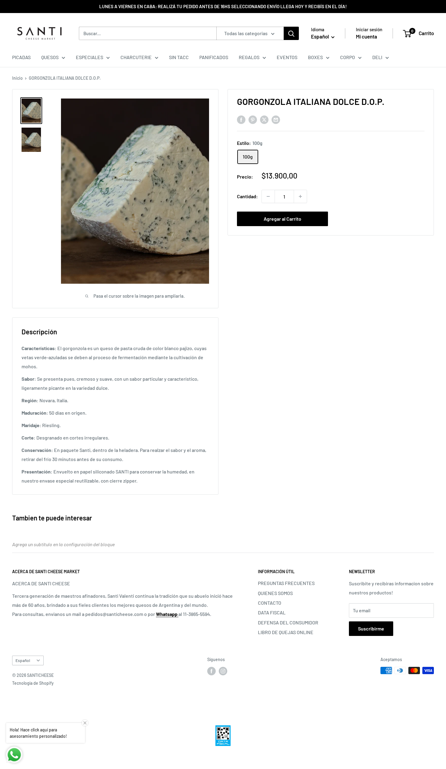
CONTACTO (269, 603)
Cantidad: (247, 196)
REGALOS (249, 57)
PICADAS (21, 57)
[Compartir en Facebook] (241, 119)
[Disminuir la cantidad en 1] (268, 196)
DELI (377, 57)
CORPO (347, 57)
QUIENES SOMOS (275, 593)
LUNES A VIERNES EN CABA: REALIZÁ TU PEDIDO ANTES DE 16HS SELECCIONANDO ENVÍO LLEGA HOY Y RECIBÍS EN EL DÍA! (223, 6)
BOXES (315, 57)
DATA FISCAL (272, 612)
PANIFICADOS (213, 57)
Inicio (17, 78)
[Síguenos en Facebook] (211, 671)
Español (22, 660)
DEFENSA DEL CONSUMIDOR (288, 622)
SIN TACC (179, 57)
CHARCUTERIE (136, 57)
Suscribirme (371, 628)
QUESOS (50, 57)
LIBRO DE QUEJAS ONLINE (285, 632)
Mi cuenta (366, 36)
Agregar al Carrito (282, 219)
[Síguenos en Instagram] (223, 671)
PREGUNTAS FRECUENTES (286, 583)
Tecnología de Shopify (33, 683)
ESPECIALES (89, 57)
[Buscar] (291, 33)
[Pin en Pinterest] (252, 119)
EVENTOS (287, 57)
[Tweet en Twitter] (264, 119)
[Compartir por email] (276, 119)
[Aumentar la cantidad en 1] (300, 196)
